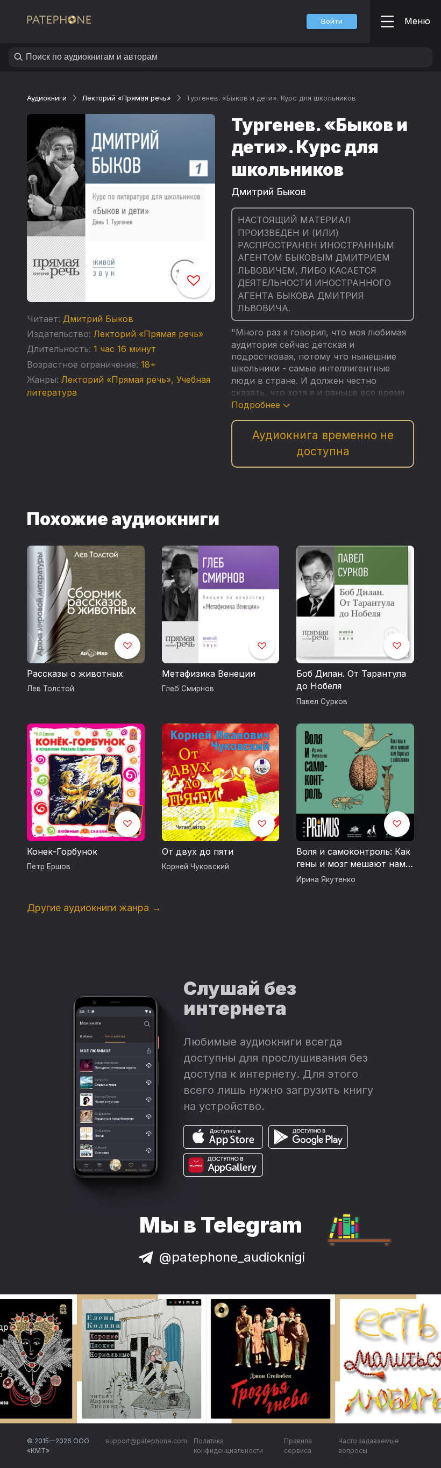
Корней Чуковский (195, 866)
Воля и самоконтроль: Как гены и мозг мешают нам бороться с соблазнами (353, 858)
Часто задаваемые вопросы (368, 1446)
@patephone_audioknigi (232, 1257)
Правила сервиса (298, 1446)
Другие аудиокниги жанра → (94, 907)
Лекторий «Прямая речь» (126, 98)
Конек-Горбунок (62, 851)
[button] (332, 21)
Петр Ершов (48, 866)
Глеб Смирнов (188, 688)
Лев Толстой (50, 688)
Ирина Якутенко (325, 879)
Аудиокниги (47, 98)
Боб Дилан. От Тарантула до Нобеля (351, 680)
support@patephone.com (146, 1441)
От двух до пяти (197, 851)
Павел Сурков (321, 701)
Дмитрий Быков (98, 318)
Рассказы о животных (75, 673)
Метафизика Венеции (208, 673)
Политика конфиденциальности (228, 1446)
